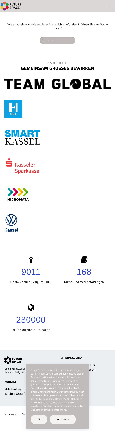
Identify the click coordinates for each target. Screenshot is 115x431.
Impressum (10, 414)
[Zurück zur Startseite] (10, 6)
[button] (109, 6)
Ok (39, 419)
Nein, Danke (63, 419)
